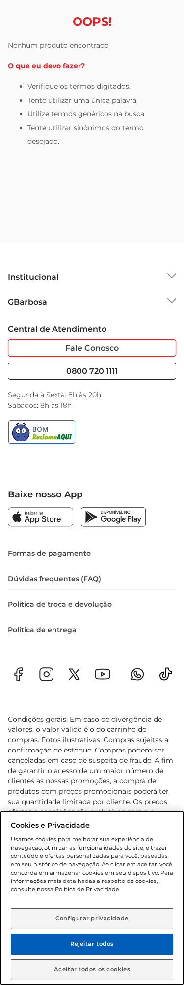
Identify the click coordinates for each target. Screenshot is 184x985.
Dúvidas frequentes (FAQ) (54, 578)
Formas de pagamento (49, 553)
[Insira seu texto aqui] (166, 677)
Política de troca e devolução (60, 604)
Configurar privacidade (92, 918)
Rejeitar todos (92, 943)
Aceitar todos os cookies (92, 969)
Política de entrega (42, 629)
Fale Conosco (92, 348)
